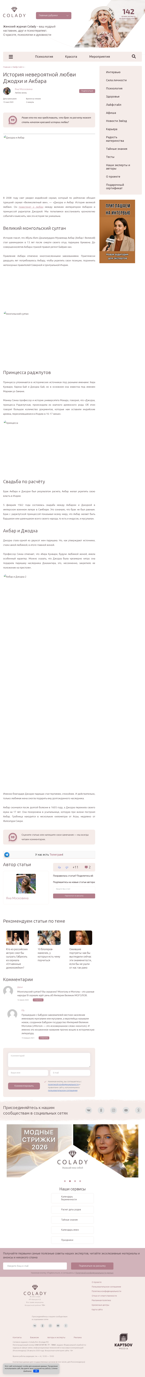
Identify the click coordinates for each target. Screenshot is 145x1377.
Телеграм (56, 854)
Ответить (38, 1000)
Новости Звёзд (116, 120)
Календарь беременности (69, 1198)
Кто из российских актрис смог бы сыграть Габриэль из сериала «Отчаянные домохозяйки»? (17, 958)
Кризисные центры (100, 1305)
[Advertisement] (49, 292)
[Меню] (10, 57)
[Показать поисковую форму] (134, 56)
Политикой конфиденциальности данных (94, 1273)
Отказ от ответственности (104, 1296)
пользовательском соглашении (62, 1090)
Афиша (111, 112)
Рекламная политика (101, 1300)
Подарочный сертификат (115, 186)
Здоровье (113, 96)
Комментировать (24, 1085)
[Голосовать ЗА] (59, 867)
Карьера (111, 129)
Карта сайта (97, 1309)
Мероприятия (99, 56)
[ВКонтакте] (88, 1110)
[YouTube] (126, 1110)
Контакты (17, 1337)
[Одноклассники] (101, 1110)
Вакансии (34, 1337)
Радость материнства (115, 138)
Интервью (113, 72)
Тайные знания (116, 148)
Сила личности (116, 80)
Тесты (110, 156)
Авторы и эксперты (56, 1337)
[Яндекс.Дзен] (138, 1110)
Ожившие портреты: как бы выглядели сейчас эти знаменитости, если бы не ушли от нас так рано (80, 958)
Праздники (67, 1240)
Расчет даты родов (71, 1209)
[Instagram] (113, 1110)
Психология (44, 56)
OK (36, 1371)
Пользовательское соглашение (106, 1287)
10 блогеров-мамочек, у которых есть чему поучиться (49, 955)
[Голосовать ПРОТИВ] (66, 867)
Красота (71, 56)
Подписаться (87, 91)
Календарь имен (70, 1229)
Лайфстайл (113, 104)
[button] (65, 1181)
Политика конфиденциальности (106, 1291)
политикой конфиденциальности (63, 1084)
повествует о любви (31, 207)
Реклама (78, 1337)
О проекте (113, 176)
